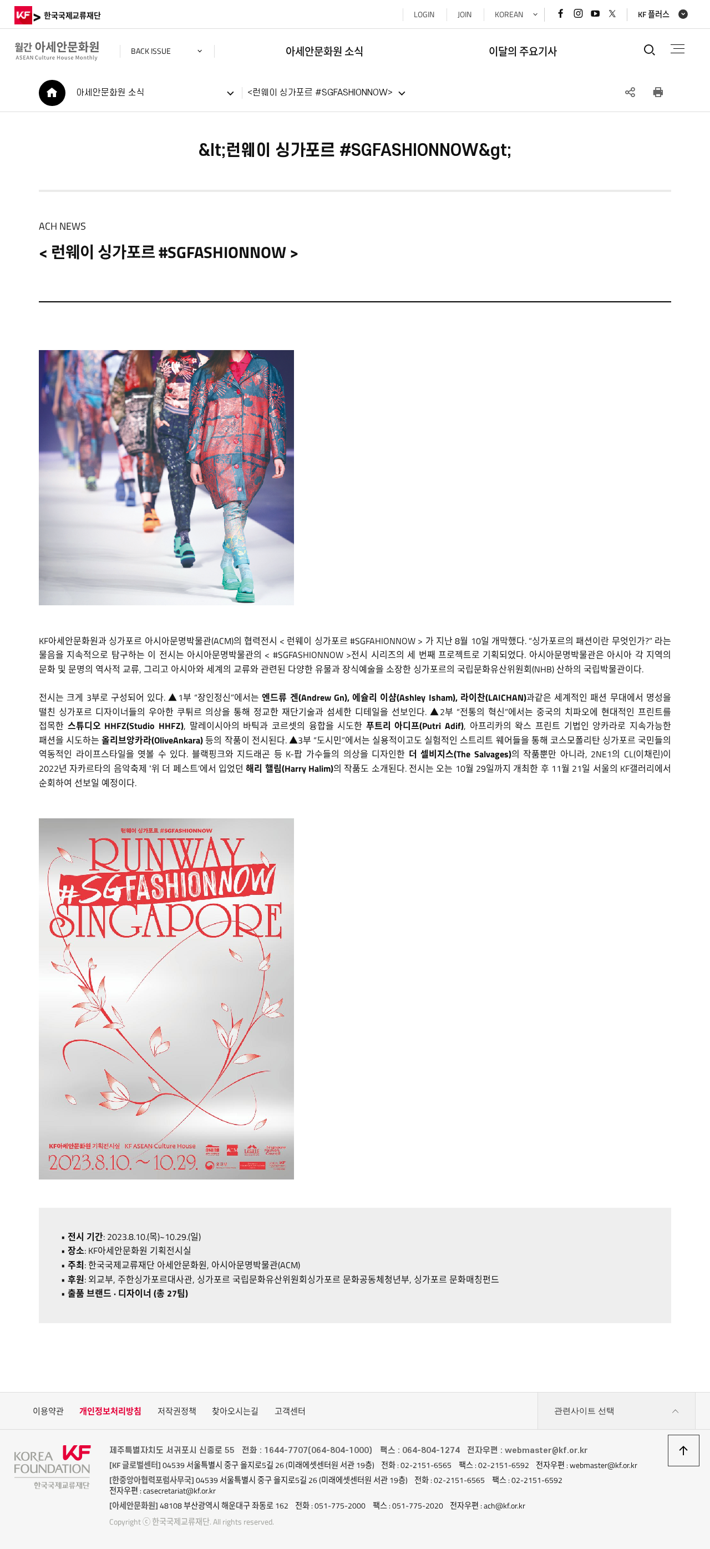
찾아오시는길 (235, 1411)
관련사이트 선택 (584, 1410)
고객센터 (290, 1411)
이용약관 (48, 1411)
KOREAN (509, 14)
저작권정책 (177, 1411)
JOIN (464, 14)
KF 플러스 (654, 14)
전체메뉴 (677, 49)
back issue (151, 51)
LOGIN (424, 14)
